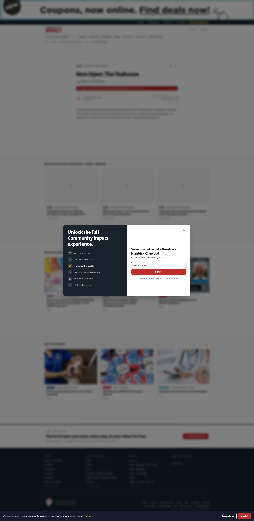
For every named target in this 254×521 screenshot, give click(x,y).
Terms (165, 278)
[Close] (184, 230)
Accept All (244, 516)
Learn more (88, 516)
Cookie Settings (228, 516)
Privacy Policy (174, 278)
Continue (158, 272)
